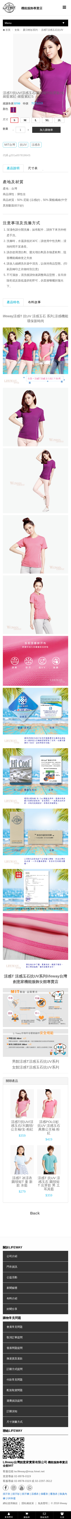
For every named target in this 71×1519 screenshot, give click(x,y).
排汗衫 (16, 1493)
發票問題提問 (15, 1347)
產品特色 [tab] (13, 302)
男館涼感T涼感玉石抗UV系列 (35, 1061)
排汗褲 (25, 1493)
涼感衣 (35, 1493)
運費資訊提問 (15, 1400)
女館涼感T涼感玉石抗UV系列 (35, 1067)
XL (47, 120)
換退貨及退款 (15, 1358)
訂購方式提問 (15, 1369)
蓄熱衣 (54, 1493)
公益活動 (12, 1277)
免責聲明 (43, 1503)
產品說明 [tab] (13, 168)
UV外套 (11, 1498)
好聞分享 (12, 1308)
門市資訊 (12, 1266)
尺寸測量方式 (15, 1421)
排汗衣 (6, 1493)
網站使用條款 (10, 1503)
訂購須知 (12, 1411)
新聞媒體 (12, 1287)
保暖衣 (44, 1493)
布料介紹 (12, 1298)
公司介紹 (12, 1256)
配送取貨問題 (15, 1390)
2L (59, 120)
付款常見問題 (15, 1379)
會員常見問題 (15, 1326)
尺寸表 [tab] (33, 168)
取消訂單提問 (15, 1337)
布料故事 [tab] (34, 302)
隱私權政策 (28, 1503)
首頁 (7, 29)
